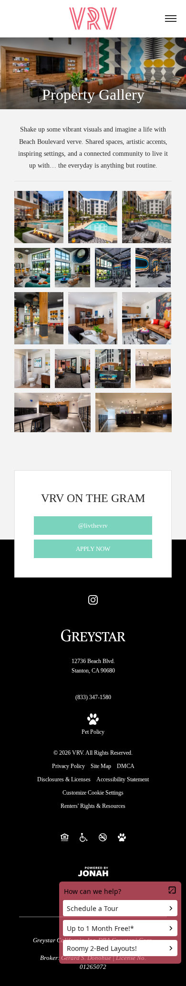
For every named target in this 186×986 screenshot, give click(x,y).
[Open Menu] (170, 18)
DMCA (125, 766)
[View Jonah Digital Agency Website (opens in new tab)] (93, 871)
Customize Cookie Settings (93, 792)
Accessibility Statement (122, 779)
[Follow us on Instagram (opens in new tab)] (93, 599)
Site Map (101, 766)
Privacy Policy (68, 766)
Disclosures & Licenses (64, 779)
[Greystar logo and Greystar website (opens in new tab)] (93, 634)
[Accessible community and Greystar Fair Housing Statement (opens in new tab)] (84, 837)
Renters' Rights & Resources (93, 806)
